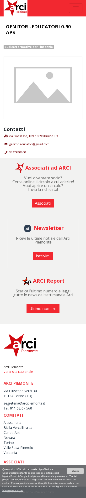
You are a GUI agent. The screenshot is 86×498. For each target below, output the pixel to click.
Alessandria (12, 422)
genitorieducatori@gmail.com (29, 144)
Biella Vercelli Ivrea (18, 427)
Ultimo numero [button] (43, 308)
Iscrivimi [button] (43, 256)
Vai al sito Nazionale (18, 371)
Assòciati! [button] (43, 203)
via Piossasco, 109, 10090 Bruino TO (33, 136)
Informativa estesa (12, 490)
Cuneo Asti (12, 432)
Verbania (10, 452)
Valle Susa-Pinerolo (18, 447)
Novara (9, 437)
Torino (9, 442)
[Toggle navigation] (75, 8)
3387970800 (17, 152)
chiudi (75, 471)
